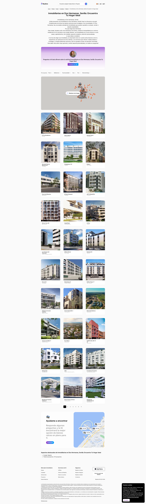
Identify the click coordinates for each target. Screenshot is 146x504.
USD (101, 3)
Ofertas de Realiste (62, 472)
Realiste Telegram (79, 472)
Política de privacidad (133, 497)
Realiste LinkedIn (79, 474)
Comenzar (50, 442)
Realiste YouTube (79, 470)
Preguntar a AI (72, 64)
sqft (104, 3)
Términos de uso (44, 500)
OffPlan (59, 470)
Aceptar (126, 500)
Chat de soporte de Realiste (99, 474)
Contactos (77, 477)
